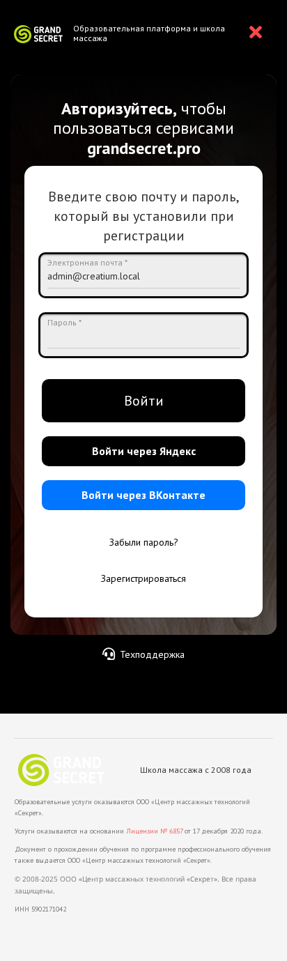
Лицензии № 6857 (154, 831)
